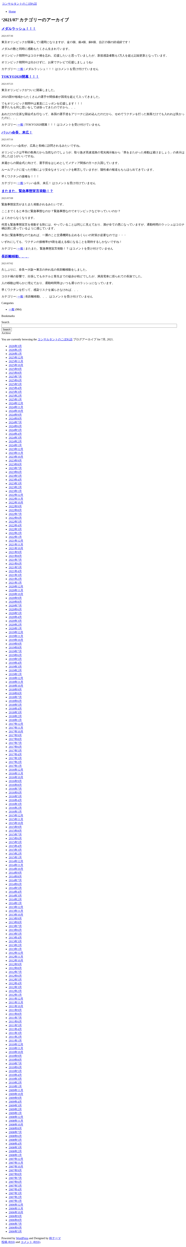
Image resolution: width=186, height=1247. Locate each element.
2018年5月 (15, 704)
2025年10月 (16, 365)
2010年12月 (16, 1044)
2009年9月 (15, 1097)
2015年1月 (15, 857)
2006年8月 (15, 1220)
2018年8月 (15, 693)
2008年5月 (15, 1139)
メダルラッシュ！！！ (18, 29)
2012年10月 (16, 960)
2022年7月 (15, 514)
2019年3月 (15, 666)
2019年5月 (15, 659)
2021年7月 (15, 559)
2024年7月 (15, 422)
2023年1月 (15, 491)
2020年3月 (15, 620)
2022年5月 (15, 521)
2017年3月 (15, 758)
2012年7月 (15, 972)
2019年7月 (15, 651)
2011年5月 (15, 1025)
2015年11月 (16, 819)
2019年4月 (15, 662)
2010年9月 (15, 1055)
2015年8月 (15, 830)
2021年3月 (15, 575)
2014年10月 (16, 868)
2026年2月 (15, 349)
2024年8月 (15, 418)
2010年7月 (15, 1063)
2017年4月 (15, 754)
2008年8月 (15, 1128)
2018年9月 (15, 689)
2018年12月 (16, 678)
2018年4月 (15, 708)
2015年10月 (16, 823)
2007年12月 (16, 1158)
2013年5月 (15, 933)
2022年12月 (16, 494)
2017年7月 (15, 743)
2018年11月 (16, 681)
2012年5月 (15, 979)
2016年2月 (15, 807)
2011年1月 (15, 1040)
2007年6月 (15, 1181)
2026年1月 (15, 353)
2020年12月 (16, 586)
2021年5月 (15, 567)
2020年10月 (16, 594)
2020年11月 (16, 590)
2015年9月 (15, 826)
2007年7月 (15, 1178)
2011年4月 (15, 1029)
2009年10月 (16, 1094)
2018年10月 (16, 685)
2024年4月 (15, 433)
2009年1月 (15, 1113)
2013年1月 (15, 949)
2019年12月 (16, 632)
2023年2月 (15, 487)
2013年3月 (15, 941)
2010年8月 (15, 1059)
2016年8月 (15, 785)
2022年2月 (15, 533)
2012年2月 (15, 991)
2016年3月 (15, 804)
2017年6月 (15, 746)
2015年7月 (15, 834)
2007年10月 (16, 1166)
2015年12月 (16, 815)
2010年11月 (16, 1048)
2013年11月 (16, 910)
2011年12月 (16, 998)
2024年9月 (15, 414)
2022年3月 (15, 529)
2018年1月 (15, 720)
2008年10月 (16, 1124)
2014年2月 (15, 899)
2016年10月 (16, 777)
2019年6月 (15, 655)
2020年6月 (15, 609)
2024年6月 (15, 426)
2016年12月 (16, 769)
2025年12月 (16, 357)
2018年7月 (15, 697)
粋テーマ (55, 1238)
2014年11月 (16, 865)
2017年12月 (16, 723)
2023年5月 (15, 475)
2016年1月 (15, 811)
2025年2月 (15, 395)
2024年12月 (16, 403)
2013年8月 (15, 922)
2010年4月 (15, 1075)
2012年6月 (15, 975)
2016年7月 (15, 788)
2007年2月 (15, 1197)
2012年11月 (16, 956)
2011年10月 (16, 1006)
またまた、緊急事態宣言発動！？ (27, 191)
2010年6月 (15, 1067)
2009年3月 (15, 1105)
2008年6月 (15, 1136)
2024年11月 (16, 407)
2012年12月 (16, 952)
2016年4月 (15, 800)
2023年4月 (15, 479)
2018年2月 (15, 716)
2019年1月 (15, 674)
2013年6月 (15, 930)
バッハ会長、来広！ (17, 132)
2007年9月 (15, 1170)
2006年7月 (15, 1223)
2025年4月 (15, 388)
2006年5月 (15, 1231)
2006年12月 (16, 1204)
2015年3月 (15, 849)
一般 (20, 69)
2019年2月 (15, 670)
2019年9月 (15, 643)
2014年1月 (15, 903)
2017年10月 (16, 731)
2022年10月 (16, 502)
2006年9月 (15, 1216)
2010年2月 (15, 1082)
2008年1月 (15, 1155)
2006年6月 (15, 1227)
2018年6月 (15, 701)
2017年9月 (15, 735)
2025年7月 (15, 376)
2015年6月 (15, 838)
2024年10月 (16, 411)
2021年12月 (16, 540)
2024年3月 (15, 437)
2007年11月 (16, 1162)
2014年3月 (15, 895)
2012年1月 (15, 994)
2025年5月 (15, 384)
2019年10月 (16, 639)
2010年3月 (15, 1078)
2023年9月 (15, 460)
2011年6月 (15, 1021)
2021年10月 (16, 548)
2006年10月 (16, 1212)
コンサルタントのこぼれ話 (19, 3)
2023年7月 (15, 468)
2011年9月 (15, 1010)
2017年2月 (15, 762)
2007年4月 (15, 1189)
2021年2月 (15, 578)
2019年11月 (16, 636)
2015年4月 (15, 846)
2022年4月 (15, 525)
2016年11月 (16, 773)
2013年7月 (15, 926)
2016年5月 (15, 796)
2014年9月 (15, 872)
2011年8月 (15, 1013)
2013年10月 (16, 914)
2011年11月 (16, 1002)
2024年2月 (15, 441)
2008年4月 (15, 1143)
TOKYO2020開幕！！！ (20, 77)
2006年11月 (16, 1208)
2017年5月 (15, 750)
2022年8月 (15, 510)
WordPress (22, 1238)
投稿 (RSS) (8, 1242)
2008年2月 (15, 1151)
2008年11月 (16, 1120)
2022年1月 (15, 536)
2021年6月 (15, 563)
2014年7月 (15, 880)
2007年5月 (15, 1185)
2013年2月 (15, 945)
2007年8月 (15, 1174)
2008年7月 (15, 1132)
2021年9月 (15, 552)
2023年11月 (16, 452)
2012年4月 (15, 983)
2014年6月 (15, 884)
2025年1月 (15, 399)
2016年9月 (15, 781)
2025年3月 (15, 391)
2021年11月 (16, 544)
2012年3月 (15, 987)
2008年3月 (15, 1147)
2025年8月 (15, 372)
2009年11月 (16, 1090)
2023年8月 (15, 464)
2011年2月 (15, 1036)
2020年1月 (15, 628)
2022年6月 (15, 517)
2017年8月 (15, 739)
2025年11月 (16, 361)
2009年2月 (15, 1109)
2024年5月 (15, 430)
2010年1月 (15, 1086)
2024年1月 (15, 445)
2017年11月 (16, 727)
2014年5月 (15, 888)
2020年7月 (15, 605)
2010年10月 (16, 1052)
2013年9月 (15, 918)
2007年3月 (15, 1193)
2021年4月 (15, 571)
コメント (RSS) (30, 1242)
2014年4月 (15, 891)
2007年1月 (15, 1200)
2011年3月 (15, 1033)
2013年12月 (16, 907)
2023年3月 (15, 483)
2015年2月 (15, 853)
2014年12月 (16, 861)
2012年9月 (15, 964)
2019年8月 (15, 647)
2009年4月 (15, 1101)
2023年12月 (16, 449)
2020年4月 (15, 617)
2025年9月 (15, 369)
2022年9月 (15, 506)
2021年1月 (15, 582)
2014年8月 (15, 876)
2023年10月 (16, 456)
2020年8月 (15, 601)
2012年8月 (15, 968)
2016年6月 (15, 792)
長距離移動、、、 (15, 256)
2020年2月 (15, 624)
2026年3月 (15, 346)
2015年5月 (15, 842)
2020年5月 (15, 613)
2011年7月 (15, 1017)
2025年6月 (15, 380)
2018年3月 (15, 712)
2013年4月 (15, 937)
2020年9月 (15, 598)
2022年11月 (16, 498)
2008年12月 (16, 1117)
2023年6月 (15, 472)
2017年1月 (15, 765)
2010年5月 (15, 1071)
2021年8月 (15, 556)
